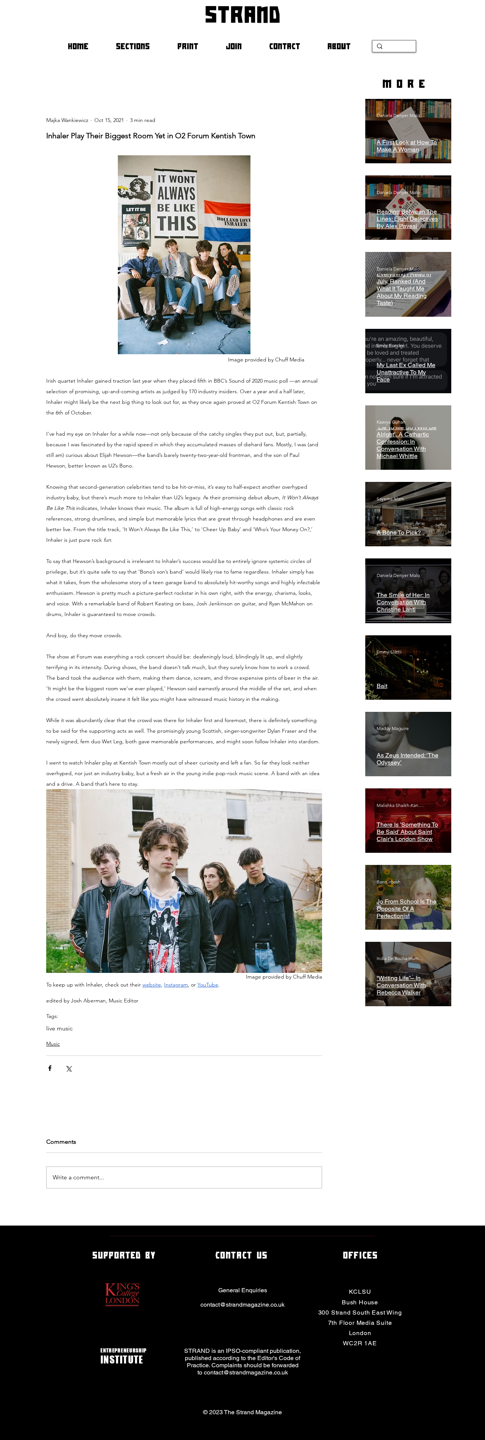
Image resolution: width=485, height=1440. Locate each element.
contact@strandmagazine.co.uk (242, 1304)
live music (59, 1028)
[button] (141, 46)
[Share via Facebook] (49, 1068)
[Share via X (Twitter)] (68, 1068)
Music (53, 1043)
